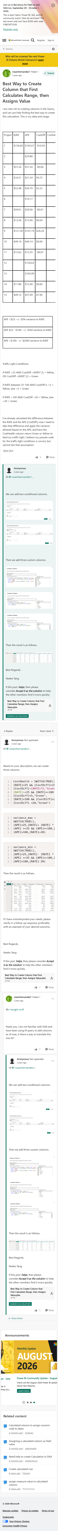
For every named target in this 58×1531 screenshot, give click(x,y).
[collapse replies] (29, 737)
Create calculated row (21, 1469)
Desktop (9, 49)
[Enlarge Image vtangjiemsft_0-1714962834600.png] (29, 510)
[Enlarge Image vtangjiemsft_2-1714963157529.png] (29, 577)
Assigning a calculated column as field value (30, 1442)
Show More (17, 1318)
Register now (10, 29)
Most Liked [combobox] (47, 731)
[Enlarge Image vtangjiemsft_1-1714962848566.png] (29, 535)
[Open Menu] (53, 49)
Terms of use (48, 1510)
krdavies (29, 1432)
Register (41, 40)
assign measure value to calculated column (28, 1483)
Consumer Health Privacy (15, 1525)
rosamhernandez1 (21, 71)
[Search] (33, 40)
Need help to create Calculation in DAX (30, 1456)
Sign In (51, 40)
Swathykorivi (31, 1460)
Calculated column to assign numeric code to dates (29, 1427)
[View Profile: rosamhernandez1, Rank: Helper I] (7, 73)
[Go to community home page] (19, 40)
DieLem (26, 1473)
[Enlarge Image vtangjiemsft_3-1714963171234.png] (29, 600)
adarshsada (30, 1448)
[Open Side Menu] (4, 40)
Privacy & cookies (30, 1510)
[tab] (27, 1402)
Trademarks (8, 1517)
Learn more (11, 1390)
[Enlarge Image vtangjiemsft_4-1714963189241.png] (29, 622)
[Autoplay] (23, 1402)
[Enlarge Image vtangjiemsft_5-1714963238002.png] (29, 657)
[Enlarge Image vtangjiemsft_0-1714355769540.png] (29, 896)
